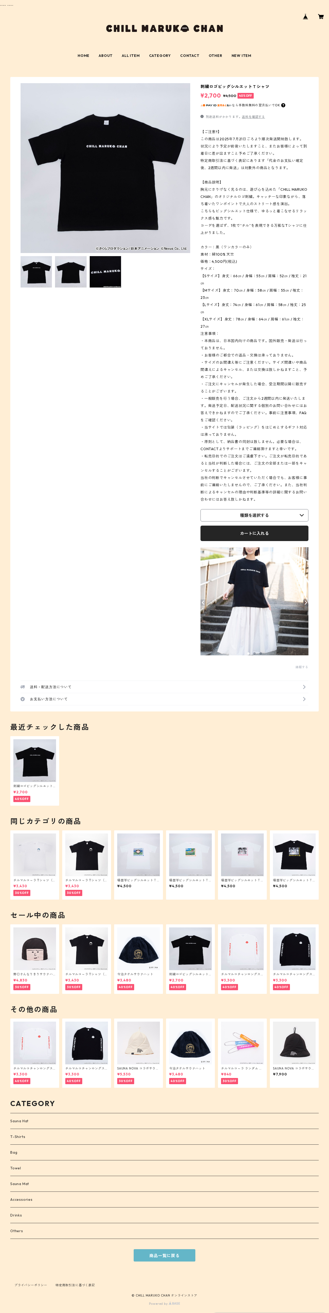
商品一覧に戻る (164, 1255)
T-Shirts (17, 1136)
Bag (13, 1152)
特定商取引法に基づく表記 (75, 1285)
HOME (83, 55)
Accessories (21, 1199)
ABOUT (106, 55)
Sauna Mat (19, 1183)
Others (16, 1231)
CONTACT (189, 55)
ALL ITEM (131, 55)
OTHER (215, 55)
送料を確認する (253, 117)
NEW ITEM (241, 55)
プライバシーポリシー (30, 1285)
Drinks (16, 1215)
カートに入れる (254, 533)
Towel (15, 1168)
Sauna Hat (19, 1121)
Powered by (159, 1304)
